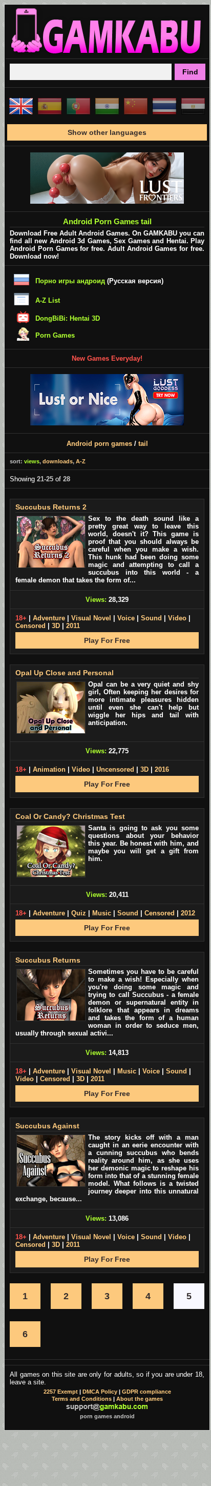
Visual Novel (91, 618)
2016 (162, 769)
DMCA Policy (99, 1392)
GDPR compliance (146, 1392)
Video (177, 618)
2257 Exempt (61, 1392)
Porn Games (55, 335)
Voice (126, 618)
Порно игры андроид (70, 281)
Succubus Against (47, 1126)
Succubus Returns (47, 960)
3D (56, 626)
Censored (30, 626)
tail (143, 443)
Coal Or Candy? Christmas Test (70, 816)
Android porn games (99, 443)
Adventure (49, 618)
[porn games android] (107, 54)
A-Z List (47, 300)
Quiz (78, 913)
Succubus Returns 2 (51, 507)
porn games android (107, 1416)
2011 (73, 626)
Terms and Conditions (82, 1399)
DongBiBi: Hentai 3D (67, 318)
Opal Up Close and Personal (64, 673)
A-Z (81, 461)
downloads (58, 461)
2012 (188, 913)
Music (101, 913)
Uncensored (115, 769)
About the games (139, 1399)
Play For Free (107, 640)
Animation (49, 769)
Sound (151, 618)
